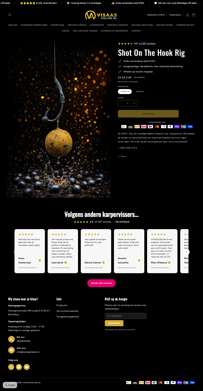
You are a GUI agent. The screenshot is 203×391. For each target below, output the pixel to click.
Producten (62, 305)
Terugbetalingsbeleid (67, 316)
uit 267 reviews (147, 43)
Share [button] (123, 156)
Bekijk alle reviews (101, 283)
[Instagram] (19, 367)
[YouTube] (27, 367)
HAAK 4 (126, 92)
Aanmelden (114, 323)
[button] (10, 15)
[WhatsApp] (11, 367)
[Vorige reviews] (16, 252)
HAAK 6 (141, 92)
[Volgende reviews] (187, 252)
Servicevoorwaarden (67, 311)
